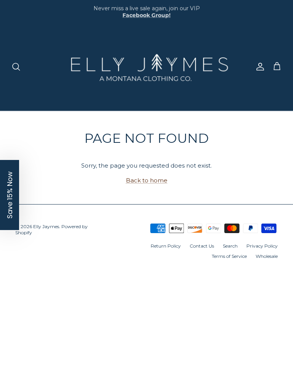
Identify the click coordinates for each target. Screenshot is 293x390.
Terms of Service (229, 256)
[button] (9, 195)
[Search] (16, 66)
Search (230, 246)
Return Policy (166, 246)
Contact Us (202, 246)
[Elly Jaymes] (146, 66)
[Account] (259, 66)
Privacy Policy (262, 246)
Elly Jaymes (46, 226)
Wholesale (267, 256)
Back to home (146, 180)
